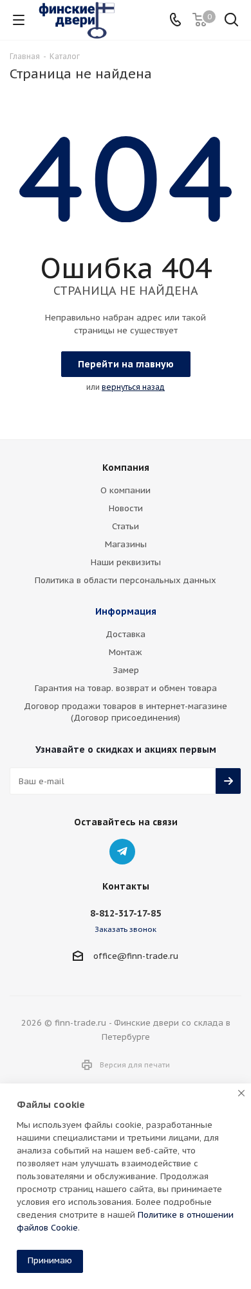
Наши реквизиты (126, 562)
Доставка (125, 634)
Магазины (126, 544)
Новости (126, 508)
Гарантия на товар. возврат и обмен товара (126, 688)
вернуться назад (133, 387)
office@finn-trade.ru (135, 956)
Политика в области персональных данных (125, 580)
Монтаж (125, 652)
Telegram (122, 851)
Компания (125, 467)
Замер (126, 670)
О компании (125, 490)
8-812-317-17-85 (125, 913)
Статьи (125, 526)
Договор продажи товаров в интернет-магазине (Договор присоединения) (125, 712)
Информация (125, 611)
